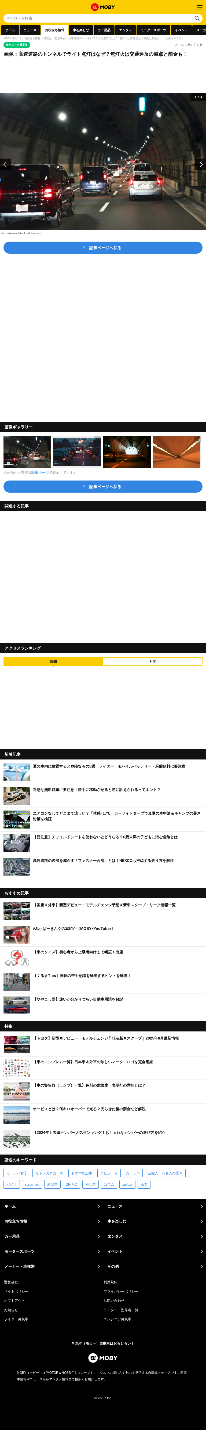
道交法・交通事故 (54, 38)
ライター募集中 (16, 1319)
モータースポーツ (153, 30)
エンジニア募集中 (117, 1319)
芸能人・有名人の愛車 (165, 1173)
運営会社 (11, 1282)
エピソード (109, 1173)
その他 (113, 1266)
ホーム (10, 30)
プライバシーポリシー (121, 1291)
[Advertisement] (103, 575)
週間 (53, 662)
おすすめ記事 (81, 1173)
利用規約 (110, 1282)
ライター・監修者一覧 (121, 1310)
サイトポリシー (16, 1291)
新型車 (52, 1184)
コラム (109, 1184)
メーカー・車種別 (20, 1266)
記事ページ (40, 473)
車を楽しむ (81, 30)
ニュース (30, 30)
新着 (144, 1184)
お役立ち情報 (54, 30)
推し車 (90, 1184)
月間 (152, 662)
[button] (5, 164)
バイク (11, 1184)
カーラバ (133, 1173)
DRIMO (71, 1184)
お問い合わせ (114, 1301)
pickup (127, 1184)
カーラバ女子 (16, 1173)
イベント (181, 30)
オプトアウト (14, 1301)
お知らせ (11, 1310)
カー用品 (104, 30)
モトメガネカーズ (49, 1173)
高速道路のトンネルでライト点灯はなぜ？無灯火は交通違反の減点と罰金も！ (115, 38)
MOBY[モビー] (12, 38)
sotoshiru (32, 1184)
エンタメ (125, 30)
